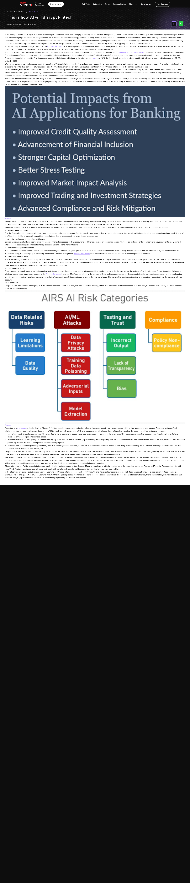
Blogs (107, 4)
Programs (54, 4)
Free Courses (162, 4)
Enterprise (97, 4)
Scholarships (146, 4)
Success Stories (119, 4)
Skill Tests (86, 4)
